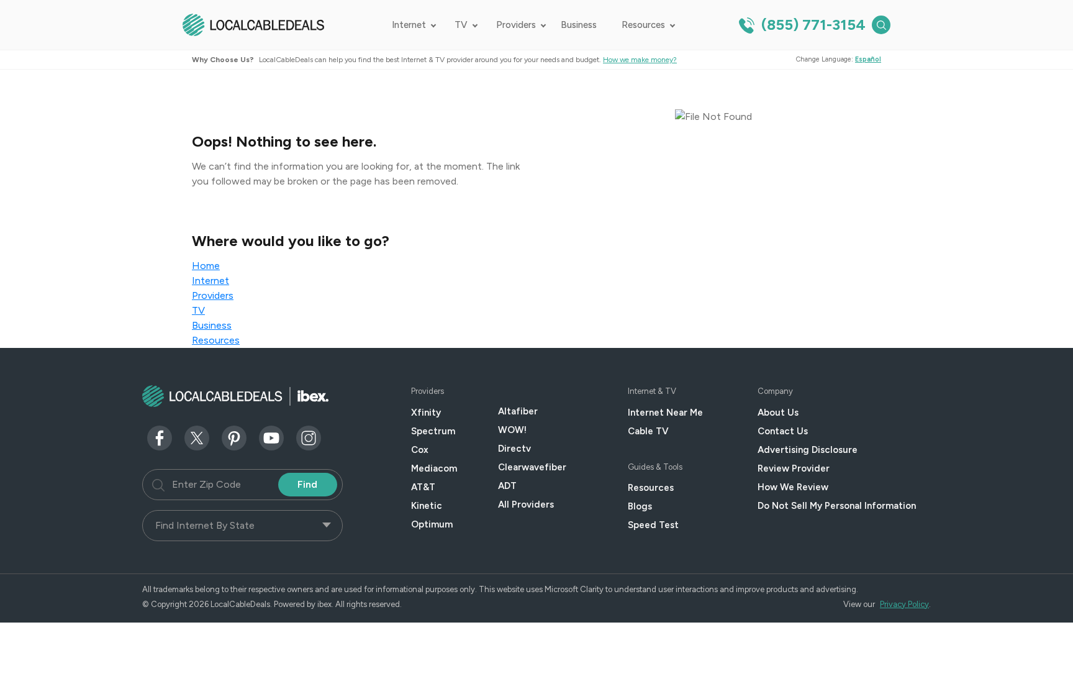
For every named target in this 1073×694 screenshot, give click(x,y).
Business (579, 24)
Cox (419, 449)
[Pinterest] (234, 437)
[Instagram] (308, 437)
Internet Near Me (665, 412)
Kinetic (426, 505)
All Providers (526, 504)
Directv (514, 448)
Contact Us (783, 431)
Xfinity (426, 412)
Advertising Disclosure (808, 449)
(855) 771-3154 (812, 25)
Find (307, 484)
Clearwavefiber (532, 467)
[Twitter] (196, 437)
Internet (409, 24)
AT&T (423, 487)
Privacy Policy (904, 604)
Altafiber (518, 411)
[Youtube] (271, 437)
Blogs (640, 506)
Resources (643, 24)
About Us (778, 412)
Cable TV (648, 431)
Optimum (432, 524)
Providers (516, 24)
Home (206, 266)
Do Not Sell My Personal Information (837, 505)
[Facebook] (159, 437)
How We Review (793, 487)
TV (461, 24)
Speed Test (653, 525)
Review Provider (794, 468)
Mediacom (434, 468)
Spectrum (433, 431)
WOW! (512, 430)
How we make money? (640, 59)
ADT (507, 485)
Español (868, 59)
